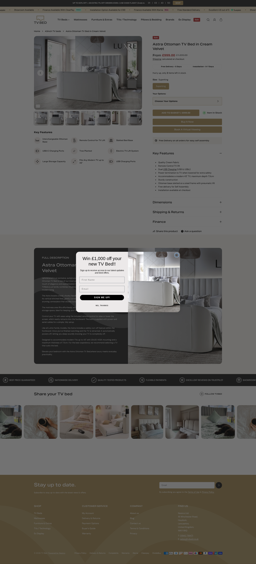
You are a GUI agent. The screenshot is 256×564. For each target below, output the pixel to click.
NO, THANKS (102, 305)
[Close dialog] (177, 255)
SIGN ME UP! (102, 297)
